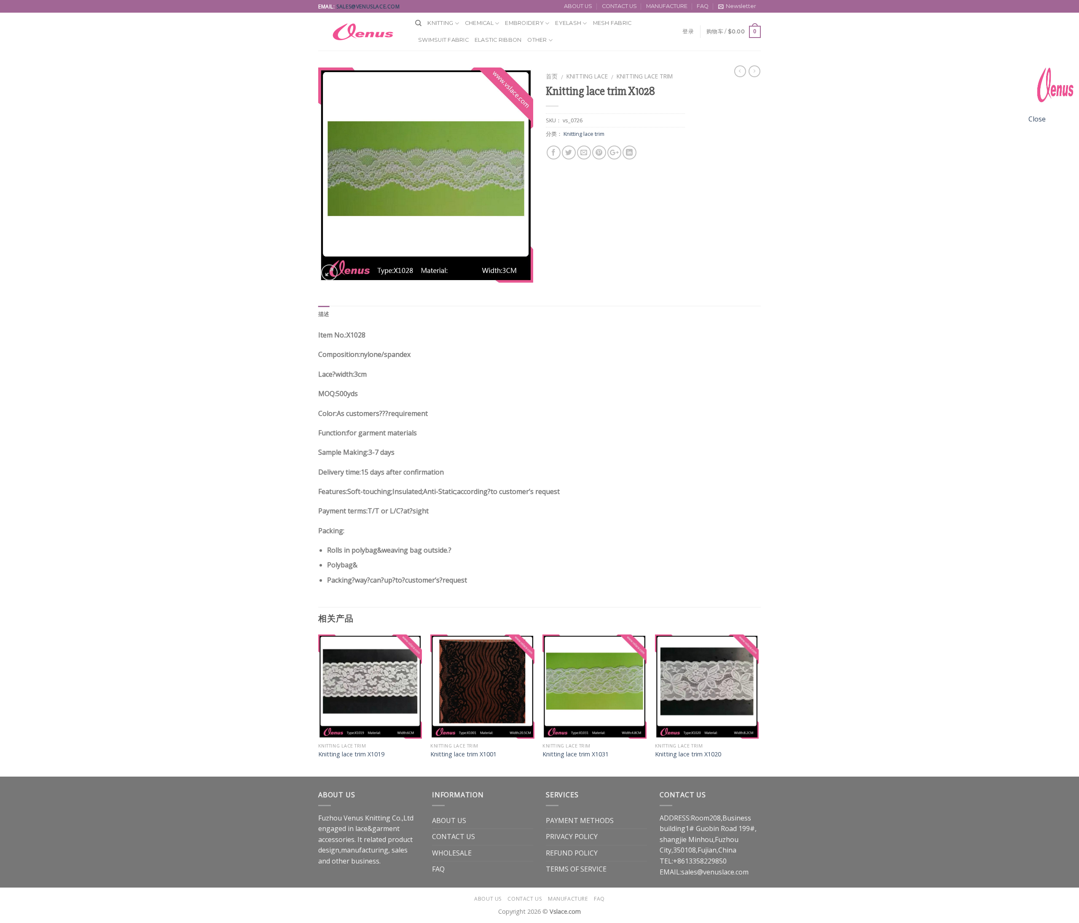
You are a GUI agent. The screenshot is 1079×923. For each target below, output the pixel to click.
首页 (552, 76)
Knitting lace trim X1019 (351, 754)
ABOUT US (578, 6)
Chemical (479, 23)
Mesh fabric (612, 23)
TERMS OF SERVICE (576, 869)
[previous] (318, 705)
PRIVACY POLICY (572, 836)
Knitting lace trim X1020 (688, 754)
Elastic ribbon (498, 40)
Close (1037, 119)
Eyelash (568, 23)
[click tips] (1053, 87)
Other (537, 40)
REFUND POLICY (572, 853)
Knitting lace (587, 76)
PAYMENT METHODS (580, 820)
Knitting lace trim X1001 (463, 754)
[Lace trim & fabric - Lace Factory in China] (360, 31)
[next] (758, 705)
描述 (324, 314)
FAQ (703, 6)
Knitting (440, 23)
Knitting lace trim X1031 (575, 754)
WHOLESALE (452, 853)
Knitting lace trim (645, 76)
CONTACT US (619, 6)
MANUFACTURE (666, 6)
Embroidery (524, 23)
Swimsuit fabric (443, 40)
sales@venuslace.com (368, 6)
